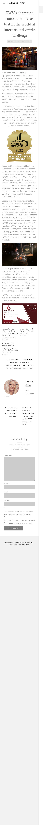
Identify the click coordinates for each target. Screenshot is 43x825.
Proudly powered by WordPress (23, 542)
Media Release (17, 368)
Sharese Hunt (26, 41)
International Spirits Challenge (18, 365)
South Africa (27, 368)
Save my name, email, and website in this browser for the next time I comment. (18, 513)
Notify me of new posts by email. (20, 523)
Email (6, 492)
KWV (16, 359)
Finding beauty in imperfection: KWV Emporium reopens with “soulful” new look (10, 346)
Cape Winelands (23, 362)
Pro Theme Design (24, 545)
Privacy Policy (9, 542)
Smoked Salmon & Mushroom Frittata (26, 330)
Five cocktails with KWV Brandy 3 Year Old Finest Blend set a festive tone (10, 332)
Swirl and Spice (16, 3)
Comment (8, 455)
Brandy (29, 359)
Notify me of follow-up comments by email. (19, 520)
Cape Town (13, 362)
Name (6, 483)
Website (6, 500)
